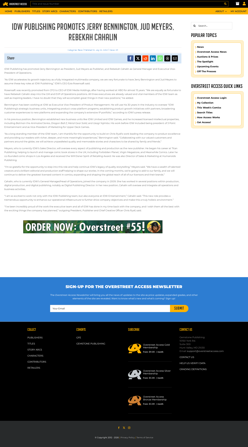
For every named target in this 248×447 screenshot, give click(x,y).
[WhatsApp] (160, 58)
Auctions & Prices (207, 57)
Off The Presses (206, 71)
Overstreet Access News (212, 52)
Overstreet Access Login (212, 98)
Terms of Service (144, 437)
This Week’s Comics (209, 108)
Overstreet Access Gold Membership (156, 346)
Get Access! (204, 122)
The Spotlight (205, 62)
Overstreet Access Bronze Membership (155, 398)
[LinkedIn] (153, 58)
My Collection (205, 103)
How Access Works (208, 117)
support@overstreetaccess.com (205, 351)
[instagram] (129, 428)
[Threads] (167, 58)
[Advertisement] (92, 246)
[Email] (175, 58)
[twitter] (124, 428)
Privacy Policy (128, 437)
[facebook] (119, 428)
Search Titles (205, 112)
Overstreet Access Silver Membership (157, 372)
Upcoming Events (208, 66)
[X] (138, 58)
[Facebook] (130, 58)
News (80, 50)
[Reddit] (145, 58)
